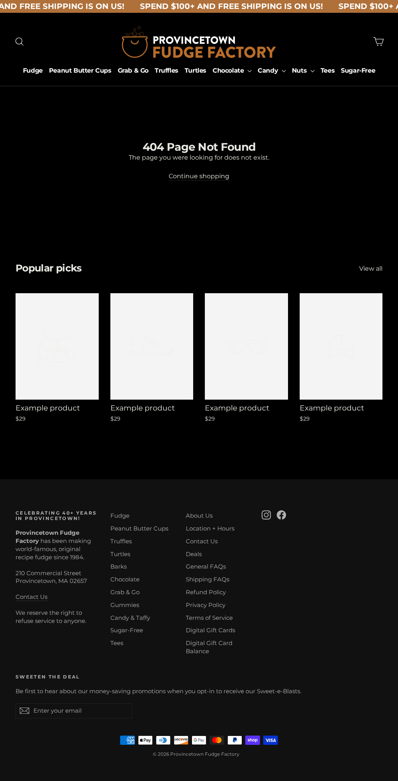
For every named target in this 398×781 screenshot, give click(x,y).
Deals (194, 554)
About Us (199, 515)
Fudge (33, 70)
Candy (269, 70)
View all (370, 268)
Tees (328, 70)
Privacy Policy (205, 605)
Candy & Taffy (130, 617)
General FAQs (206, 566)
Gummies (124, 605)
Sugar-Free (358, 70)
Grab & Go (133, 70)
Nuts (300, 70)
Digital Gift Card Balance (209, 647)
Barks (118, 566)
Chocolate (229, 70)
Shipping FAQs (207, 579)
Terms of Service (209, 617)
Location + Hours (210, 528)
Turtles (195, 70)
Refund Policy (206, 592)
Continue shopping (199, 176)
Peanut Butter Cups (80, 70)
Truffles (166, 70)
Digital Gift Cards (210, 630)
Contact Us (31, 596)
